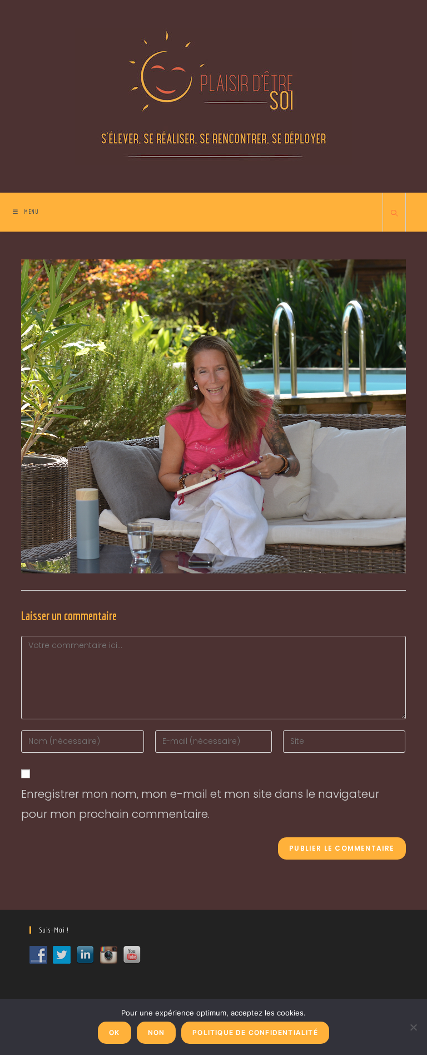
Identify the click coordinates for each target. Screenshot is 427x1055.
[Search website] (394, 214)
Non (156, 1032)
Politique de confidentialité (255, 1032)
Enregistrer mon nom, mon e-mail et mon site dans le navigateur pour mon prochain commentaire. (200, 804)
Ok (114, 1032)
